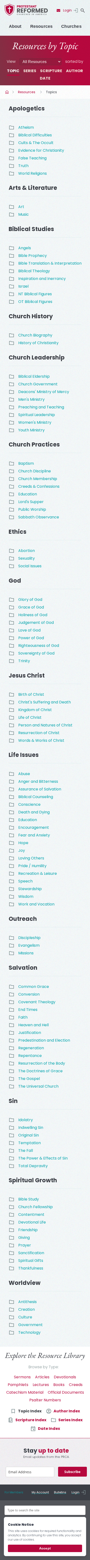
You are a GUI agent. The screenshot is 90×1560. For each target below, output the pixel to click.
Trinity (24, 661)
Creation (26, 1309)
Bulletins (60, 1492)
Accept (45, 1548)
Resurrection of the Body (41, 1063)
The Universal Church (38, 1086)
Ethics (17, 532)
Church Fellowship (35, 1207)
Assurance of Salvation (39, 789)
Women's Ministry (34, 422)
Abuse (24, 774)
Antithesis (27, 1302)
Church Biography (35, 335)
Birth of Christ (31, 694)
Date (45, 78)
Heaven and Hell (33, 1025)
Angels (24, 248)
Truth (23, 165)
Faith (23, 1017)
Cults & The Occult (36, 142)
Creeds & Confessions (39, 486)
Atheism (26, 127)
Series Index (70, 1420)
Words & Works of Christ (41, 740)
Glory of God (30, 599)
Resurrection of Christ (39, 733)
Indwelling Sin (30, 1127)
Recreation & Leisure (37, 873)
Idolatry (25, 1120)
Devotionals (65, 1377)
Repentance (30, 1055)
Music (23, 214)
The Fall (25, 1150)
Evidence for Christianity (41, 150)
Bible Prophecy (32, 255)
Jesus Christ (27, 675)
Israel (23, 286)
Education (27, 494)
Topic (13, 71)
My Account (40, 1492)
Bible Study (28, 1199)
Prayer (24, 1245)
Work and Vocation (36, 904)
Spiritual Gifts (30, 1260)
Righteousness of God (38, 645)
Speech (25, 881)
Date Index (49, 1428)
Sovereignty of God (36, 653)
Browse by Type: (44, 1367)
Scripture (51, 71)
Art (21, 206)
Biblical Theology (34, 271)
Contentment (31, 1214)
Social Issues (30, 566)
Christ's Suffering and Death (44, 702)
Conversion (29, 994)
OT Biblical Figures (35, 301)
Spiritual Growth (33, 1180)
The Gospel (29, 1078)
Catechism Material (24, 1392)
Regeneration (31, 1048)
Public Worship (32, 509)
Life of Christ (30, 717)
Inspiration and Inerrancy (42, 278)
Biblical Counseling (35, 797)
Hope (23, 843)
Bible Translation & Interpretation (50, 263)
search (82, 10)
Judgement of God (36, 622)
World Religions (32, 173)
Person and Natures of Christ (45, 725)
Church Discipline (34, 471)
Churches (71, 26)
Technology (29, 1332)
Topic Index (30, 1411)
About (15, 26)
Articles (42, 1377)
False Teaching (32, 158)
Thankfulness (30, 1268)
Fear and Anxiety (34, 835)
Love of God (29, 630)
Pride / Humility (32, 866)
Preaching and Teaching (41, 407)
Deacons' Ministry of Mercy (43, 391)
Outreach (23, 919)
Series (29, 71)
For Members (14, 1492)
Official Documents (66, 1392)
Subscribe (72, 1471)
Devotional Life (32, 1222)
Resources (41, 26)
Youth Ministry (31, 430)
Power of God (31, 638)
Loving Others (31, 858)
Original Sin (28, 1135)
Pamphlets (18, 1384)
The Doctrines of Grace (40, 1071)
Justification (29, 1032)
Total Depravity (33, 1166)
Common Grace (33, 986)
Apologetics (27, 108)
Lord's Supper (31, 502)
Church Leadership (37, 357)
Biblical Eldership (34, 376)
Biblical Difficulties (35, 135)
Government (30, 1325)
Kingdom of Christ (35, 710)
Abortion (26, 550)
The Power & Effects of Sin (43, 1158)
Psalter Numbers (45, 1400)
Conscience (29, 804)
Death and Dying (34, 812)
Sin (13, 1101)
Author (74, 71)
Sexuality (26, 558)
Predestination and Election (44, 1040)
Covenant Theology (36, 1002)
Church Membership (37, 478)
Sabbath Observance (38, 517)
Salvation (23, 968)
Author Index (67, 1411)
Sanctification (31, 1253)
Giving (24, 1237)
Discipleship (29, 937)
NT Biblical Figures (35, 294)
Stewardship (30, 889)
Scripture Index (30, 1420)
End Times (27, 1009)
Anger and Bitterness (38, 781)
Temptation (29, 1143)
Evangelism (29, 945)
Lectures (41, 1384)
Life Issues (24, 755)
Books (59, 1384)
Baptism (26, 463)
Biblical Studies (31, 229)
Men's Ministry (31, 399)
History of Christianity (38, 343)
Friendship (28, 1230)
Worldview (25, 1283)
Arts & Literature (33, 188)
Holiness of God (32, 615)
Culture (25, 1317)
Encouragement (33, 827)
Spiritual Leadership (36, 415)
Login (67, 10)
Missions (26, 953)
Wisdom (25, 896)
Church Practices (34, 444)
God (15, 581)
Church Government (38, 384)
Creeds (76, 1384)
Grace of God (31, 607)
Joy (21, 850)
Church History (31, 316)
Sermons (22, 1377)
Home (7, 92)
